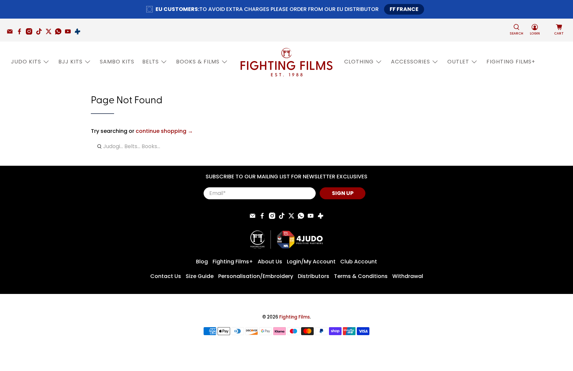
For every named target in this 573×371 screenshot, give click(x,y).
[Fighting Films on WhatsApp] (60, 33)
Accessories (410, 61)
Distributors (313, 276)
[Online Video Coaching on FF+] (79, 33)
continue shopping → (164, 131)
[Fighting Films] (286, 61)
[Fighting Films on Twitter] (50, 33)
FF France (404, 9)
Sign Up (342, 193)
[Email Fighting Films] (11, 33)
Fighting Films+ (510, 61)
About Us (270, 261)
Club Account (358, 261)
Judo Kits (26, 61)
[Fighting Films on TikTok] (40, 33)
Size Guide (200, 276)
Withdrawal (407, 276)
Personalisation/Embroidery (255, 276)
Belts (150, 61)
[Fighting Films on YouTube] (69, 33)
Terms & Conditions (361, 276)
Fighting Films (294, 317)
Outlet (458, 61)
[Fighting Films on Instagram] (30, 33)
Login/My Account (311, 261)
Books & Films (198, 61)
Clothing (359, 61)
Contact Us (165, 276)
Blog (202, 261)
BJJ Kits (70, 61)
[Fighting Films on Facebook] (21, 33)
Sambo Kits (117, 61)
